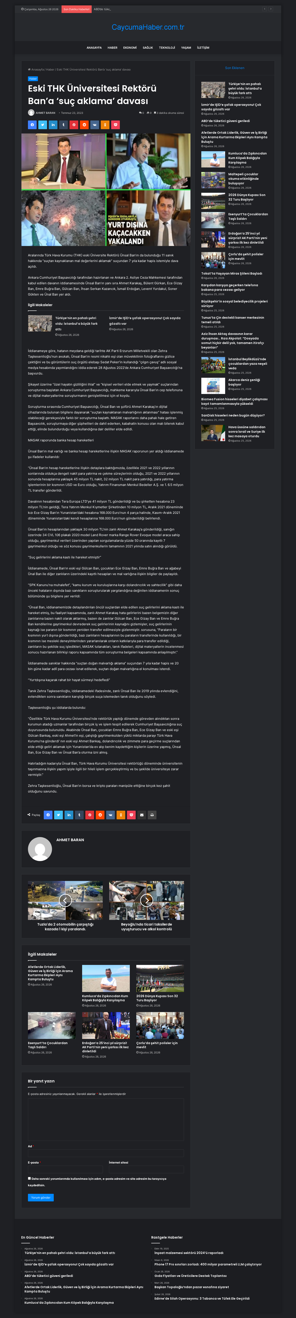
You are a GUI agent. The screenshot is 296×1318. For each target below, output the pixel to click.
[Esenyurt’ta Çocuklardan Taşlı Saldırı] (52, 1025)
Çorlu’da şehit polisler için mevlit (157, 1045)
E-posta (34, 1162)
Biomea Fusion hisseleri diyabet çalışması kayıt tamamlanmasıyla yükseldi (234, 401)
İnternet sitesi (118, 1162)
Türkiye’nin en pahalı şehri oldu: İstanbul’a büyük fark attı (76, 323)
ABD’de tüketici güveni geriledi (114, 9)
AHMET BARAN (45, 112)
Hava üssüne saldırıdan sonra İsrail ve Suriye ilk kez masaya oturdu (246, 431)
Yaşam (186, 47)
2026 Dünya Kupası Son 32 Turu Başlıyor (157, 998)
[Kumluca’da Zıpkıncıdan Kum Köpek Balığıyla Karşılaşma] (106, 978)
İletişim (203, 47)
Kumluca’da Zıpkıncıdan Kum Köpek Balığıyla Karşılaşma (105, 998)
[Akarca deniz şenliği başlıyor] (213, 386)
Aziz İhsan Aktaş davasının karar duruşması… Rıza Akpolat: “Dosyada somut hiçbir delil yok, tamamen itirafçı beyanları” (232, 341)
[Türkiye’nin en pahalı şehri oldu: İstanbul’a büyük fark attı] (40, 323)
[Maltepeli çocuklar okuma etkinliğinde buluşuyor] (213, 180)
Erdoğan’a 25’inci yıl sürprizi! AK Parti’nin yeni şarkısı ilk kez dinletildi (105, 1047)
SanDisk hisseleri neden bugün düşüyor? (233, 415)
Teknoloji (167, 47)
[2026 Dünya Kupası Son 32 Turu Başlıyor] (160, 978)
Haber (112, 47)
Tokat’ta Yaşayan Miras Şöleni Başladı (231, 273)
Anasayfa (94, 47)
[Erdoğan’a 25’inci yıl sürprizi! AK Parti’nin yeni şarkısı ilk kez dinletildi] (106, 1025)
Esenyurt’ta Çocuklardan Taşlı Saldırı (48, 1045)
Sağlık (148, 47)
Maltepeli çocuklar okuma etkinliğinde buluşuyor (243, 178)
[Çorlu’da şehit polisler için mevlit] (160, 1025)
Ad (31, 1146)
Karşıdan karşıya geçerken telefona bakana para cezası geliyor (229, 287)
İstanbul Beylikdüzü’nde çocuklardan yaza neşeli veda (247, 363)
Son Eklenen (234, 68)
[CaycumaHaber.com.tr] (148, 27)
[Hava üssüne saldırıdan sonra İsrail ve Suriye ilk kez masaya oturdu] (213, 433)
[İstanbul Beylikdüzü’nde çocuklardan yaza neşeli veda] (213, 365)
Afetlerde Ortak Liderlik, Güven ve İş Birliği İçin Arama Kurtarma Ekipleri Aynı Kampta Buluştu (50, 973)
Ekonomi (130, 47)
